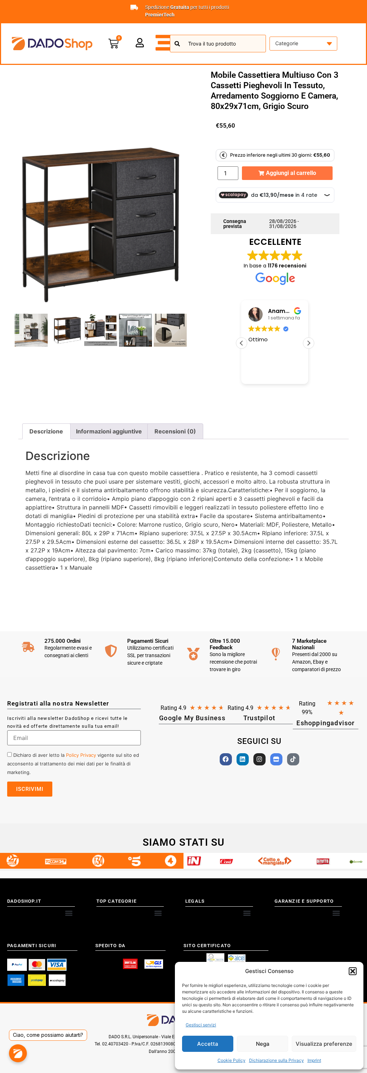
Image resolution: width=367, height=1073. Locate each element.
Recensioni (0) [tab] (175, 431)
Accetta (207, 1043)
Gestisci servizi (201, 1024)
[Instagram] (259, 759)
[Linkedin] (243, 759)
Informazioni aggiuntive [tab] (109, 431)
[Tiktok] (293, 759)
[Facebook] (226, 759)
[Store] (276, 759)
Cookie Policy (232, 1060)
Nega (263, 1043)
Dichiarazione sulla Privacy (276, 1060)
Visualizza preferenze (324, 1043)
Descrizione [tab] (46, 431)
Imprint (314, 1060)
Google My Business (192, 718)
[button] (352, 971)
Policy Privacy (81, 755)
